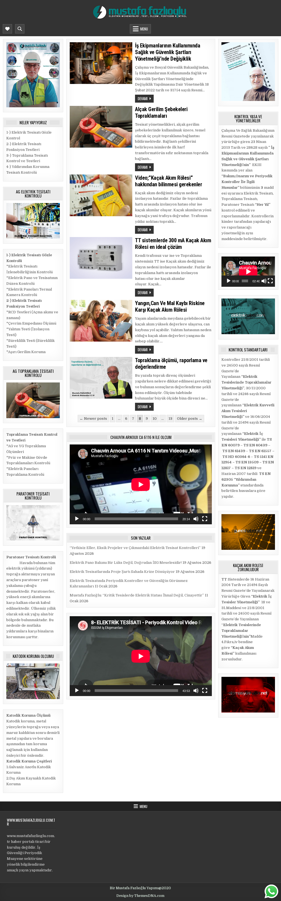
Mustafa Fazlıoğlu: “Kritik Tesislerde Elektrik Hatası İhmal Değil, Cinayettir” (137, 595)
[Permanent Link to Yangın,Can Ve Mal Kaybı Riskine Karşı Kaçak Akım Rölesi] (101, 321)
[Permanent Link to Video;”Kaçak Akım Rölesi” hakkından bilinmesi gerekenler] (101, 195)
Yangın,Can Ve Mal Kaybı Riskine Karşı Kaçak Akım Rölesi (170, 306)
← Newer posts (93, 418)
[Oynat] (77, 519)
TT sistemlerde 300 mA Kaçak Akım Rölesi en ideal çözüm (173, 243)
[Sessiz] (196, 519)
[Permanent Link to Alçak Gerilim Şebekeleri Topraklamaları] (101, 127)
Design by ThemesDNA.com (140, 896)
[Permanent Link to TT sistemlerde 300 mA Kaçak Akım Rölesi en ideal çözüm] (101, 258)
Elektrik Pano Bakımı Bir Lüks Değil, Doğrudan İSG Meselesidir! (126, 563)
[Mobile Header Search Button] (19, 28)
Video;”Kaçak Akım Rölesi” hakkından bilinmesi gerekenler (168, 181)
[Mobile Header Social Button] (7, 28)
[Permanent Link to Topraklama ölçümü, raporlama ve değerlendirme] (101, 378)
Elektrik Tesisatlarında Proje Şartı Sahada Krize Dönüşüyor (122, 572)
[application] (141, 484)
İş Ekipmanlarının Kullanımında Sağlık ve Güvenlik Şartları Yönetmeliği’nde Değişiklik (167, 52)
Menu (144, 29)
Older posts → (189, 418)
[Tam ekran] (204, 519)
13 (170, 418)
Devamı (143, 98)
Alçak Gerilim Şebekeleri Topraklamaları (161, 112)
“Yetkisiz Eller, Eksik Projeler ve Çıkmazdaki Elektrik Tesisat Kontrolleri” (135, 548)
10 (155, 418)
